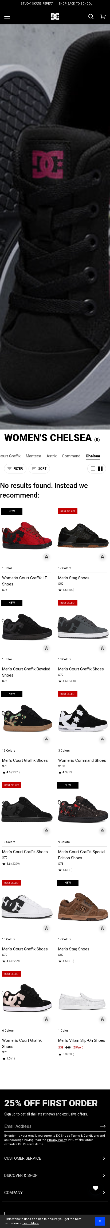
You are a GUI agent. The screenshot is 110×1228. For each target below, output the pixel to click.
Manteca (33, 456)
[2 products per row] (100, 468)
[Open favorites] (95, 1188)
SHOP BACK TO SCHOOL (74, 3)
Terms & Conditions (85, 1135)
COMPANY (13, 1192)
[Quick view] (46, 556)
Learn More (30, 1223)
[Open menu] (7, 16)
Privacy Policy (56, 1140)
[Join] (99, 1126)
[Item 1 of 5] (83, 535)
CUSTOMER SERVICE (22, 1158)
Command (71, 456)
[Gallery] (27, 535)
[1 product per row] (93, 468)
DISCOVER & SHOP (21, 1175)
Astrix (51, 456)
